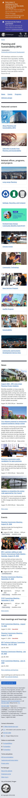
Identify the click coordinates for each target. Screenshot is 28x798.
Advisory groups (6, 98)
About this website (6, 771)
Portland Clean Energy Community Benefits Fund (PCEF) (14, 225)
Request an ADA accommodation (10, 701)
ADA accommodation (7, 757)
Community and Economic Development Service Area (12, 352)
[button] (20, 34)
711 (19, 703)
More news (4, 509)
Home (3, 39)
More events (5, 611)
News (3, 94)
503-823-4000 (5, 703)
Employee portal (6, 774)
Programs (18, 94)
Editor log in (4, 777)
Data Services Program (10, 288)
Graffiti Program (8, 309)
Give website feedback (11, 677)
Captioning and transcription (9, 760)
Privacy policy (5, 763)
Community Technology (11, 267)
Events (10, 94)
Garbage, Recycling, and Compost (14, 203)
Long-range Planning (10, 182)
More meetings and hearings (9, 670)
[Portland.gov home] (7, 34)
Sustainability (7, 330)
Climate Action (8, 247)
